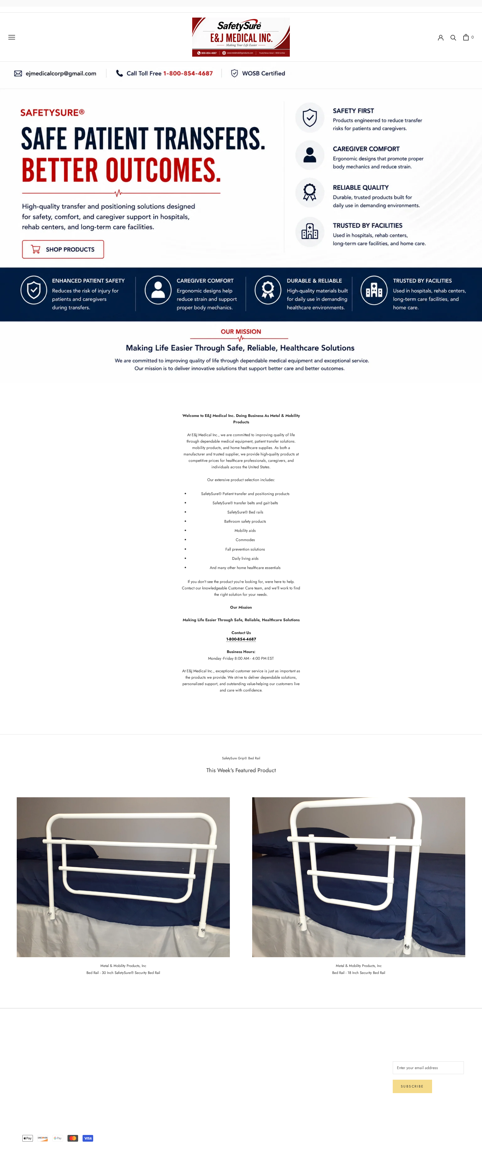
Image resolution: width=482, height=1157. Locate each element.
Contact (132, 1055)
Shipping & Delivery (34, 1055)
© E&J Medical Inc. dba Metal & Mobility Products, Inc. (241, 1130)
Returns (24, 1064)
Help (22, 1046)
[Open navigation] (11, 37)
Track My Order (31, 1083)
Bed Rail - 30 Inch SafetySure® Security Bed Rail (123, 972)
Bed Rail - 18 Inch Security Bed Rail (358, 972)
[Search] (453, 37)
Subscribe (412, 1086)
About (130, 1046)
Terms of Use (136, 1064)
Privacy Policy (29, 1074)
